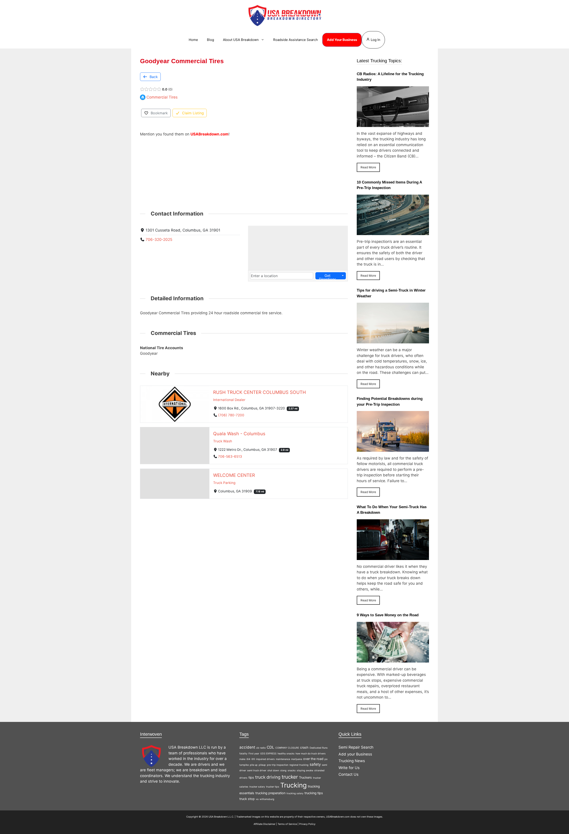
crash (304, 747)
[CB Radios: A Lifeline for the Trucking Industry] (393, 124)
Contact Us (349, 774)
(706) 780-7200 (231, 415)
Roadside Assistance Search (295, 40)
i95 (253, 759)
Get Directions (327, 276)
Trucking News (352, 761)
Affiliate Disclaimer (264, 824)
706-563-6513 (230, 456)
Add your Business (355, 754)
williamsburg (267, 799)
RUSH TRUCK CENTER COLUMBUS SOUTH (259, 392)
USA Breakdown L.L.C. (221, 816)
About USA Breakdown (241, 40)
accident (247, 747)
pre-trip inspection (277, 764)
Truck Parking (224, 483)
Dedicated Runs (319, 747)
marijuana (296, 759)
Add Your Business (342, 40)
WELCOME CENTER (234, 475)
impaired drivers (265, 759)
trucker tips (272, 786)
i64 (248, 759)
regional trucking (299, 764)
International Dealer (229, 399)
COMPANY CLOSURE (287, 747)
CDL (270, 747)
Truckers (305, 777)
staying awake (305, 770)
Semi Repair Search (356, 747)
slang (283, 770)
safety (315, 764)
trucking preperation (270, 793)
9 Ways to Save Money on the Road (388, 615)
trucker (290, 777)
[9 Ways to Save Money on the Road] (393, 659)
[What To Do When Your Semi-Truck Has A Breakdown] (393, 557)
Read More (368, 167)
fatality (243, 753)
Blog (210, 40)
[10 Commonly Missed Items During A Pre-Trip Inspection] (393, 232)
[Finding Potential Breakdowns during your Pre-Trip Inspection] (393, 448)
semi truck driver (256, 770)
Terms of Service (287, 824)
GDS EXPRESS (268, 753)
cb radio (261, 747)
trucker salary (257, 786)
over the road (313, 759)
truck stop (247, 799)
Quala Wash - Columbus (239, 433)
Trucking (293, 785)
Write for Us (349, 768)
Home (193, 40)
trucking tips (314, 793)
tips (251, 777)
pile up (254, 764)
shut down (273, 770)
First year (253, 753)
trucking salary (295, 793)
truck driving (267, 777)
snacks (292, 770)
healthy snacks (286, 753)
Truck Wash (222, 441)
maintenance (283, 759)
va (257, 799)
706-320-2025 (159, 239)
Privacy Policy (307, 824)
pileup (262, 764)
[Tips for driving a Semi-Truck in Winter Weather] (393, 340)
